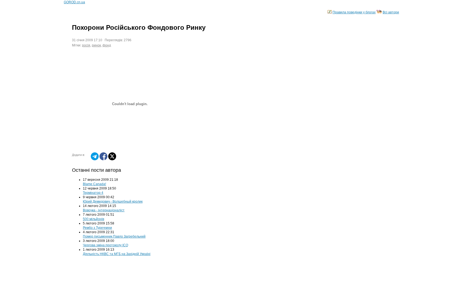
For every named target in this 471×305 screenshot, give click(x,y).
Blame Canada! (94, 184)
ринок (96, 45)
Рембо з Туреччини (97, 228)
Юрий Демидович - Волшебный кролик (113, 201)
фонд (106, 45)
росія (86, 45)
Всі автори (391, 12)
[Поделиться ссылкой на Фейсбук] (103, 159)
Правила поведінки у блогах (354, 12)
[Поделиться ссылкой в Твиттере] (112, 159)
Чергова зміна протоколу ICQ (105, 245)
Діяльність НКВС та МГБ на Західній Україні (116, 254)
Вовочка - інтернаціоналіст (104, 210)
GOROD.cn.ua (74, 2)
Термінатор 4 (93, 193)
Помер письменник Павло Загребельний (114, 236)
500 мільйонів (93, 219)
